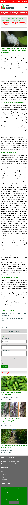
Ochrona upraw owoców (17, 18)
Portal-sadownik (6, 18)
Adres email (4, 344)
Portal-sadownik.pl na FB (9, 464)
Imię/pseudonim (5, 338)
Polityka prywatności (6, 477)
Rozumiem (14, 502)
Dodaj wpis (5, 366)
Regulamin (4, 479)
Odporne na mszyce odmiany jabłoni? (11, 20)
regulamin (17, 358)
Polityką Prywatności (16, 491)
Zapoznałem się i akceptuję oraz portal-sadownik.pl (13, 359)
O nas (12, 2)
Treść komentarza (5, 350)
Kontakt (24, 2)
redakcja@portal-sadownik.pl (10, 461)
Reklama (18, 2)
